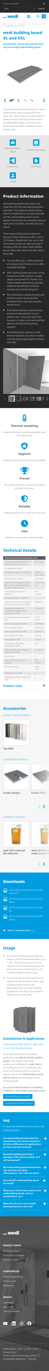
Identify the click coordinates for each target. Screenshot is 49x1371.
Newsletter (8, 1306)
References (8, 1285)
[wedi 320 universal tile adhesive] (16, 840)
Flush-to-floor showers (13, 1255)
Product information (36, 150)
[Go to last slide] (5, 100)
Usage (13, 181)
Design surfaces (11, 1259)
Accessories (12, 166)
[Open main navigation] (44, 16)
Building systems (11, 1250)
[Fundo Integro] (16, 782)
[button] (11, 100)
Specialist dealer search (13, 150)
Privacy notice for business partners (20, 1355)
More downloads (19, 930)
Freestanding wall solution (17, 1096)
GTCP (28, 1348)
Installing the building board (19, 1103)
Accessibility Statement (14, 1358)
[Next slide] (44, 100)
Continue (41, 8)
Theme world (9, 1281)
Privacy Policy (9, 1352)
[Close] (44, 4)
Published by (9, 1348)
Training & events (11, 1311)
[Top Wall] (16, 735)
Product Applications (13, 1276)
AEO (36, 1348)
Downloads (36, 166)
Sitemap (32, 1358)
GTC (21, 1348)
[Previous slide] (5, 399)
